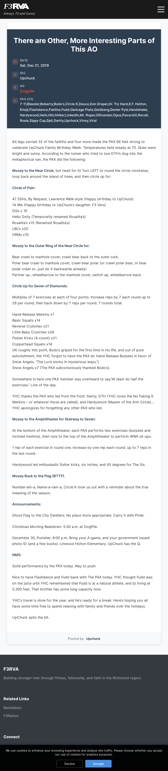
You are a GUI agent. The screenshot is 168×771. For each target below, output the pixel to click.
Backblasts (12, 707)
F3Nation (11, 716)
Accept (98, 764)
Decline (69, 764)
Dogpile (27, 91)
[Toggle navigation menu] (161, 9)
